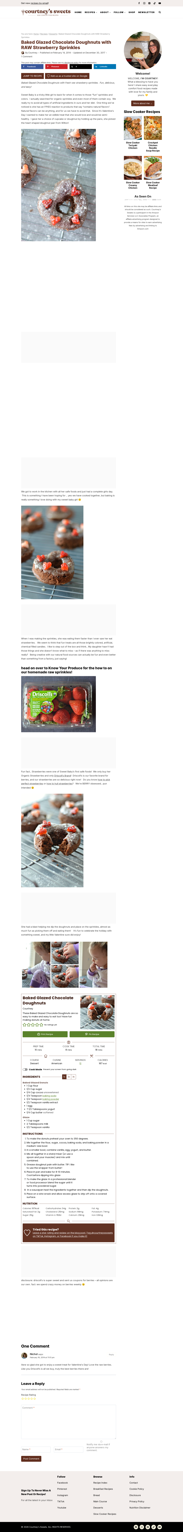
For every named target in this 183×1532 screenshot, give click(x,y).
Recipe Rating (28, 1395)
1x (64, 1076)
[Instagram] (144, 3)
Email (58, 1449)
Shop (132, 12)
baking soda (49, 1095)
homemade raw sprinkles (49, 672)
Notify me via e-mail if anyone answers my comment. (98, 1447)
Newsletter (146, 12)
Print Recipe (47, 1034)
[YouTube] (159, 3)
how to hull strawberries (59, 783)
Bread (96, 1495)
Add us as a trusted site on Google (68, 76)
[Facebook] (139, 3)
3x (73, 1076)
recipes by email (39, 3)
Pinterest (62, 1489)
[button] (25, 1025)
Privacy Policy (136, 1501)
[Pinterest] (149, 3)
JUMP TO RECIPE (32, 76)
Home (78, 12)
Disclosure (135, 1495)
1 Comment (26, 56)
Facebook (62, 1482)
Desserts (53, 34)
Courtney (32, 52)
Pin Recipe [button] (93, 1034)
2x (69, 1076)
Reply (111, 1354)
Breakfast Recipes (103, 1489)
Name (26, 1449)
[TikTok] (154, 3)
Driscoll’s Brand (62, 775)
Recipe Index (100, 1482)
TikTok (60, 1501)
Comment (28, 1407)
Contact (133, 1482)
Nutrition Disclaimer (139, 1507)
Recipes (44, 34)
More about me (141, 103)
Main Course (100, 1501)
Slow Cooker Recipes (104, 1514)
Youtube (61, 1507)
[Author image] (22, 52)
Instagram (62, 1495)
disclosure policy (71, 62)
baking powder (50, 1099)
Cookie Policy (136, 1489)
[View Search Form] (159, 12)
